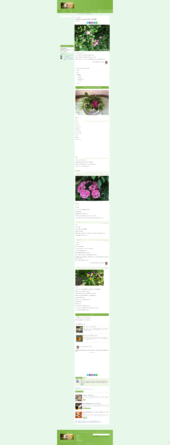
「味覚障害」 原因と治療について (88, 395)
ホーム (77, 434)
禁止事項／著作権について (79, 440)
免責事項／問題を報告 (79, 441)
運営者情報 (97, 432)
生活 (80, 387)
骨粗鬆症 (77, 438)
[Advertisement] (92, 149)
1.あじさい (79, 76)
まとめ (78, 83)
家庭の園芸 (99, 10)
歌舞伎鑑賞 (77, 436)
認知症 (90, 432)
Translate (67, 49)
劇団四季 (64, 10)
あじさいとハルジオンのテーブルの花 (83, 68)
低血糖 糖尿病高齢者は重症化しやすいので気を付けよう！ (92, 403)
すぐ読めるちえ (78, 439)
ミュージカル (78, 10)
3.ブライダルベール (81, 79)
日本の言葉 (86, 432)
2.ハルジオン (80, 78)
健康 (92, 432)
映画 (85, 10)
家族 (77, 437)
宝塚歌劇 (71, 10)
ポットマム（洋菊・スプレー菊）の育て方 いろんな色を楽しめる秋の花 (68, 58)
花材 (78, 70)
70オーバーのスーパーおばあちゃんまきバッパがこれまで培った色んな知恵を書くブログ (67, 441)
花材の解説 (79, 74)
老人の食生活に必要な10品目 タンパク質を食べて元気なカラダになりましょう (89, 422)
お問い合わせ (101, 432)
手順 (78, 72)
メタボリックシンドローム (79, 438)
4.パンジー (79, 81)
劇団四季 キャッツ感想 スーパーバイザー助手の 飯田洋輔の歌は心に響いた (89, 421)
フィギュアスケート (79, 435)
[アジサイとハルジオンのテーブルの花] (94, 23)
